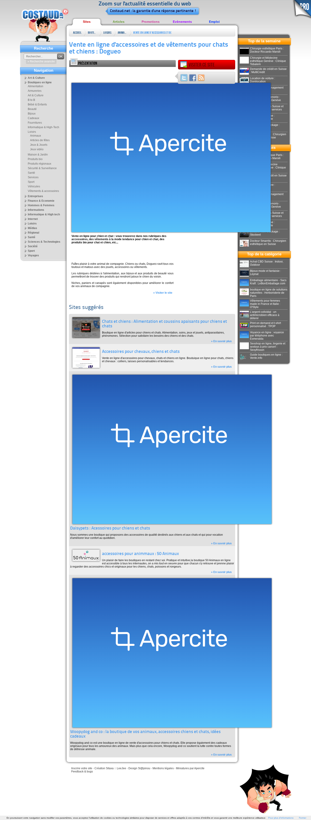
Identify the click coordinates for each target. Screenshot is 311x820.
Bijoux (32, 113)
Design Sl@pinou (139, 768)
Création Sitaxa (104, 768)
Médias (32, 228)
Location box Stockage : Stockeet (265, 233)
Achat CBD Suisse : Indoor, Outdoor (266, 263)
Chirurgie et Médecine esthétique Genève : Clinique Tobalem (268, 61)
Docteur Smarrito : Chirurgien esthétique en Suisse (268, 242)
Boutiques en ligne (92, 33)
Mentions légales (163, 768)
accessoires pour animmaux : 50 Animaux (140, 554)
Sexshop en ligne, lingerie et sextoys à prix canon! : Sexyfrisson (267, 346)
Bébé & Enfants (37, 104)
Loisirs (107, 33)
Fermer (302, 818)
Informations (36, 209)
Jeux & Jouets (38, 144)
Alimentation (35, 86)
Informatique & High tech (44, 214)
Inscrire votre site (81, 768)
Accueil (77, 33)
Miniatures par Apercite (190, 768)
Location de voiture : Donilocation (262, 80)
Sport (31, 181)
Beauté (32, 109)
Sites (87, 21)
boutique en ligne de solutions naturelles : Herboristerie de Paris (268, 293)
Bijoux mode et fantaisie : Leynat (265, 272)
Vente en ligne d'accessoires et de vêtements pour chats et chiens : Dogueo (152, 33)
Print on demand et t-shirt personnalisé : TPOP (265, 324)
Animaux (122, 33)
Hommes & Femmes (41, 205)
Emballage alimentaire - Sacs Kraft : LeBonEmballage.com (268, 282)
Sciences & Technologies (44, 241)
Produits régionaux (39, 163)
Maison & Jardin (38, 154)
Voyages (33, 255)
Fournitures (35, 122)
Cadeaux (33, 118)
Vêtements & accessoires (43, 191)
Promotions (151, 21)
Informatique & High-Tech (43, 127)
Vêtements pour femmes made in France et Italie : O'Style (265, 304)
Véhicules (34, 186)
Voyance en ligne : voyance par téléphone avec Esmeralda (267, 335)
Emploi (214, 21)
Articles (119, 21)
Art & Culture (36, 77)
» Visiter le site (162, 292)
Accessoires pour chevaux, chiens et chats (141, 352)
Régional (33, 232)
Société (33, 246)
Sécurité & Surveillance (42, 168)
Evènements (182, 21)
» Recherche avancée (41, 61)
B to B (31, 100)
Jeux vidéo (36, 149)
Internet (33, 219)
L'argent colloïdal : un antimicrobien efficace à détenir (264, 315)
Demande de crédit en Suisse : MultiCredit (268, 70)
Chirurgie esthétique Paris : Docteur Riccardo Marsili (267, 50)
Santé (31, 172)
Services (33, 177)
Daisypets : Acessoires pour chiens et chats (110, 528)
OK (61, 56)
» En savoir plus (221, 341)
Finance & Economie (41, 200)
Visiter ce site (202, 65)
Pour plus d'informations (280, 818)
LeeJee (121, 768)
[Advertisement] (122, 74)
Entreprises (35, 196)
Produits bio (35, 159)
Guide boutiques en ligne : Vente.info (266, 356)
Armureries (34, 90)
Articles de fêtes (40, 140)
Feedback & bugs (82, 771)
